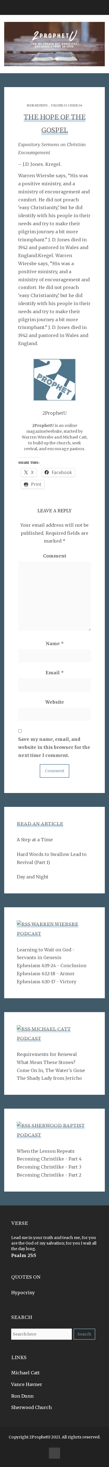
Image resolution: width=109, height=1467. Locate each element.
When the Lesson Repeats (46, 1151)
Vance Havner (26, 1384)
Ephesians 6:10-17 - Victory (46, 981)
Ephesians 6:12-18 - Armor (46, 973)
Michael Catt (25, 1372)
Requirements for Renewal (47, 1054)
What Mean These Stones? (46, 1062)
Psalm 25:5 (23, 1255)
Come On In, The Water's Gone (51, 1070)
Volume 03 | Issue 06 (66, 105)
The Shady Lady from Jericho (49, 1078)
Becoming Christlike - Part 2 (49, 1175)
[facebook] (54, 1453)
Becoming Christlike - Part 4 (49, 1159)
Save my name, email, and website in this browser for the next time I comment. (54, 747)
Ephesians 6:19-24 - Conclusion (51, 965)
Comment (54, 556)
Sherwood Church (31, 1407)
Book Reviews (37, 105)
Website (54, 702)
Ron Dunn (22, 1396)
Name (55, 643)
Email (55, 672)
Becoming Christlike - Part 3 (49, 1167)
